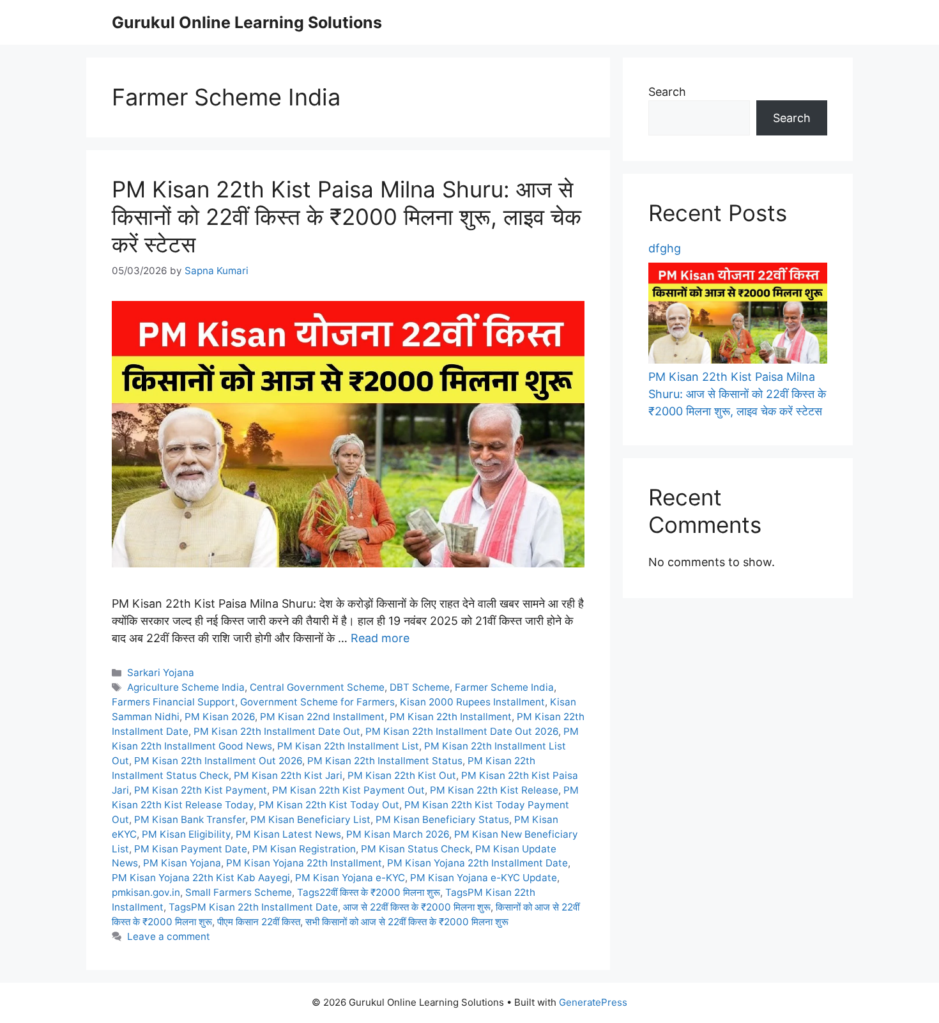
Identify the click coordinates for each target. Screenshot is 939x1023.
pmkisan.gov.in (146, 892)
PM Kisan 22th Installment (451, 717)
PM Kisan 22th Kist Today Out (329, 805)
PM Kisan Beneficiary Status (442, 819)
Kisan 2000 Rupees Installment (472, 702)
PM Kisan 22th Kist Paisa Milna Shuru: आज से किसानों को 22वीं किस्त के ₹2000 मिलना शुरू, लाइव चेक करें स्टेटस (346, 217)
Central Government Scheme (317, 687)
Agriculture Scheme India (186, 687)
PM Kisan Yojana (182, 863)
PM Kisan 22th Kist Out (401, 775)
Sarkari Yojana (160, 672)
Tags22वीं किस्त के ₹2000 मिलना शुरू (368, 892)
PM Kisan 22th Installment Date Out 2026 (461, 731)
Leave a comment (168, 936)
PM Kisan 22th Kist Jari (288, 775)
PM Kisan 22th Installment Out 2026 (218, 761)
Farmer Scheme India (504, 687)
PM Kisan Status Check (415, 849)
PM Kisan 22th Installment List (348, 746)
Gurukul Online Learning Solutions (247, 22)
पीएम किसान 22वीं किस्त (258, 922)
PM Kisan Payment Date (190, 849)
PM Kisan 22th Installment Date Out (277, 731)
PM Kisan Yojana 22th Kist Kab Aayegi (201, 878)
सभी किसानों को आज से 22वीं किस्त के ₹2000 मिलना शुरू (406, 922)
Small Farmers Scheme (238, 892)
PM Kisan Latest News (288, 834)
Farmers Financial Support (173, 702)
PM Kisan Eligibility (186, 834)
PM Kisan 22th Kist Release (494, 790)
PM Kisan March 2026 (397, 834)
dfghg (664, 248)
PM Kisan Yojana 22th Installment (304, 863)
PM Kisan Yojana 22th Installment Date (477, 863)
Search (667, 91)
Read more (380, 638)
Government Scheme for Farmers (317, 702)
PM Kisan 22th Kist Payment (200, 790)
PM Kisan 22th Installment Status (384, 761)
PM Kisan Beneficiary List (310, 819)
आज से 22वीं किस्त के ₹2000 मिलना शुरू (417, 907)
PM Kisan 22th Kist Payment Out (348, 790)
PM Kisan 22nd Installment (322, 717)
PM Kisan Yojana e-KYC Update (483, 878)
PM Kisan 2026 (220, 717)
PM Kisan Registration (304, 849)
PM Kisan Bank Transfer (189, 819)
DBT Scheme (420, 687)
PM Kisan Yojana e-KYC (350, 878)
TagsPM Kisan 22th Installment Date (253, 907)
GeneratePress (593, 1002)
